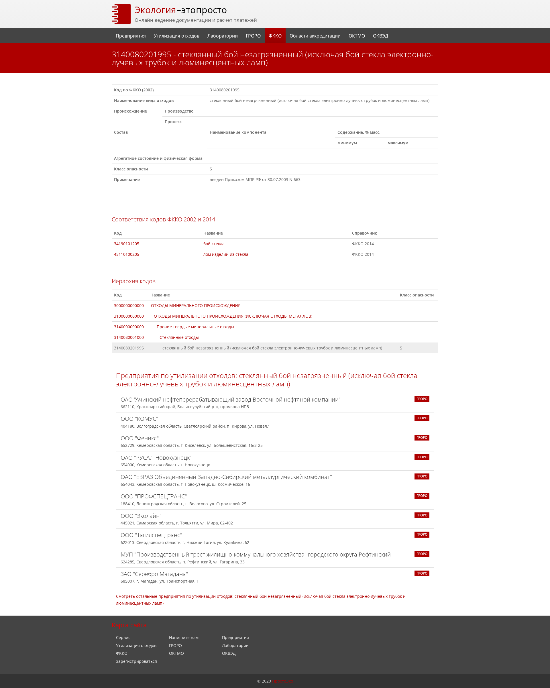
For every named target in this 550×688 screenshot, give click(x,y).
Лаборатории (222, 36)
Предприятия (131, 36)
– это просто (181, 9)
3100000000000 (129, 316)
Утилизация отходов (176, 36)
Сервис (123, 637)
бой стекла (214, 243)
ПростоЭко (282, 681)
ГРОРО (253, 36)
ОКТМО (357, 36)
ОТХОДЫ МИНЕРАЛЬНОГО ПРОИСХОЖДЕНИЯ (196, 305)
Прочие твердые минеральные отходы (195, 326)
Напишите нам (184, 637)
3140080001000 (129, 337)
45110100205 (126, 254)
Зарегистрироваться (136, 661)
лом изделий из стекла (225, 254)
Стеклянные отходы (179, 337)
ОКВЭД (380, 36)
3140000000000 (129, 326)
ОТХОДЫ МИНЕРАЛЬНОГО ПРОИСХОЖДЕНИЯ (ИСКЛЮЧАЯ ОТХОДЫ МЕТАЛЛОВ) (233, 316)
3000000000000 (129, 305)
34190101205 (126, 243)
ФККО (275, 36)
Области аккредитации (315, 36)
